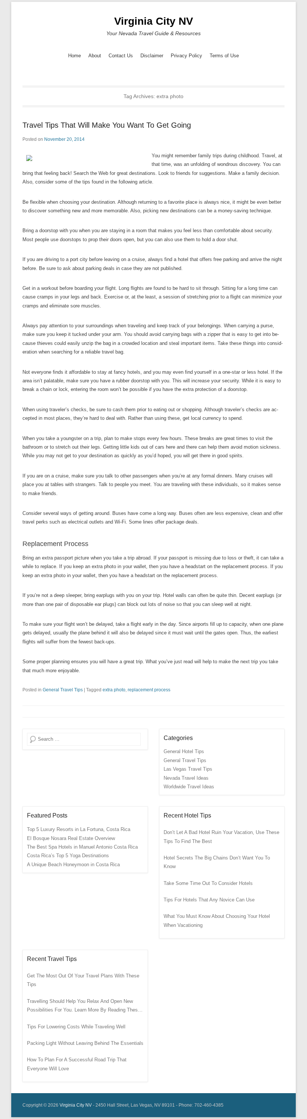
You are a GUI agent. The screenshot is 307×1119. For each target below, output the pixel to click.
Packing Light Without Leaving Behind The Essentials (85, 1043)
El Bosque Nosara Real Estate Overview (71, 838)
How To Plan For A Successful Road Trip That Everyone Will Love (77, 1064)
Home (74, 55)
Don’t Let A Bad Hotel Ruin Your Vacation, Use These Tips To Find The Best (221, 837)
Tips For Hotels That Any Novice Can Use (209, 900)
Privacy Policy (186, 55)
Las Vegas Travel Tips (188, 769)
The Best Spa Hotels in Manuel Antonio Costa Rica (82, 847)
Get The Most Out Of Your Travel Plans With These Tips (83, 980)
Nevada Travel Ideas (186, 778)
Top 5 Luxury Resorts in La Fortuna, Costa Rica (78, 829)
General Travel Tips (63, 689)
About (94, 55)
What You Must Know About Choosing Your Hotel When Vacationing (217, 920)
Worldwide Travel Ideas (189, 786)
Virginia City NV (153, 21)
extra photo (114, 689)
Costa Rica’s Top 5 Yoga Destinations (68, 855)
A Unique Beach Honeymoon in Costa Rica (73, 864)
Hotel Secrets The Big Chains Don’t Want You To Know (217, 862)
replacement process (149, 689)
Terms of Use (224, 55)
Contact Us (121, 55)
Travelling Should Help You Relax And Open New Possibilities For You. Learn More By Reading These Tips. (83, 1006)
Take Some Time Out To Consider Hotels (208, 883)
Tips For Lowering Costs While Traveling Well (76, 1026)
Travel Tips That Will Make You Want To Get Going (106, 125)
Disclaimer (151, 55)
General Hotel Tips (184, 751)
